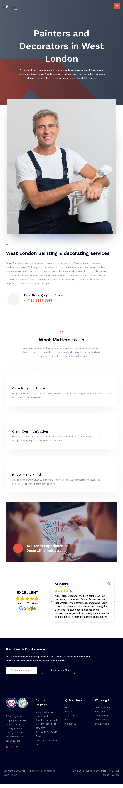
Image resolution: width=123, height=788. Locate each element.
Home (68, 707)
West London (101, 719)
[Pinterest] (17, 747)
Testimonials (71, 715)
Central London (102, 707)
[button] (114, 600)
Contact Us (70, 723)
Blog (67, 719)
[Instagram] (12, 747)
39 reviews (32, 603)
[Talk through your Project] (14, 299)
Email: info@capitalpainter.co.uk (47, 740)
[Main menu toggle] (117, 6)
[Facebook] (7, 747)
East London (101, 711)
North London (101, 715)
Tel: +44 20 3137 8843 (46, 732)
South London (102, 723)
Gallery (68, 711)
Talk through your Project (45, 295)
